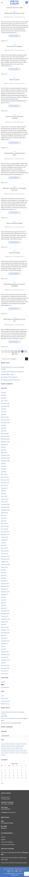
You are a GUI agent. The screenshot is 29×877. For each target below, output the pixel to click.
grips (14, 746)
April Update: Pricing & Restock (9, 377)
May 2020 (3, 521)
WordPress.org (5, 704)
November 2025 (5, 406)
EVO (20, 743)
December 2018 (5, 556)
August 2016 (4, 622)
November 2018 (5, 559)
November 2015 (5, 632)
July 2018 (3, 570)
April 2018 (3, 578)
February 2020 (5, 526)
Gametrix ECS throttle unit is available (14, 117)
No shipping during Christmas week (10, 380)
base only (3, 743)
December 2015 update (14, 46)
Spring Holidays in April (7, 374)
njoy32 (17, 748)
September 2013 (5, 660)
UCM (17, 752)
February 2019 (5, 551)
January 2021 (4, 502)
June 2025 (3, 411)
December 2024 (5, 420)
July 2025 (3, 409)
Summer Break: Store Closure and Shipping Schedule (12, 368)
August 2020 (4, 512)
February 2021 (5, 499)
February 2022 (5, 477)
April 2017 (3, 605)
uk (19, 752)
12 (12, 351)
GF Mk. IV (24, 743)
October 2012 (4, 671)
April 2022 (3, 472)
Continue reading (14, 35)
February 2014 (5, 652)
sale (21, 750)
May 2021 (3, 493)
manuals (9, 748)
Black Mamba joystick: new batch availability (14, 285)
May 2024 (3, 428)
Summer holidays (14, 253)
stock (2, 752)
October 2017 (4, 589)
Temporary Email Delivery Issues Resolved (12, 371)
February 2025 (5, 417)
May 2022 (3, 469)
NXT (21, 748)
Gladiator (3, 746)
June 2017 (3, 600)
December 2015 (5, 630)
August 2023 (4, 444)
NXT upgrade (11, 750)
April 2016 (3, 624)
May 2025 (3, 414)
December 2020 (5, 504)
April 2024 (3, 431)
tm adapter (12, 752)
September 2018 (5, 564)
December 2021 (5, 480)
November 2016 (5, 613)
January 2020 (4, 529)
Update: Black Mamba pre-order (14, 13)
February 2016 (5, 627)
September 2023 (5, 441)
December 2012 (5, 665)
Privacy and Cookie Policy (7, 844)
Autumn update (15, 80)
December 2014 (5, 641)
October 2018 (4, 562)
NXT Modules (4, 750)
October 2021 (4, 485)
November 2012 (5, 668)
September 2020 (5, 510)
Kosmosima (3, 748)
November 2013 (5, 654)
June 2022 (3, 466)
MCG (14, 748)
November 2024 (5, 422)
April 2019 (3, 545)
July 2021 (3, 491)
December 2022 (5, 455)
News (14, 11)
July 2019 (3, 542)
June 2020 (3, 518)
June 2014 (3, 649)
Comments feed (5, 701)
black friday (11, 743)
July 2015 (3, 635)
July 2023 (3, 447)
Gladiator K (9, 746)
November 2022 (5, 458)
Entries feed (4, 698)
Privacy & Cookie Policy (20, 869)
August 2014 (4, 643)
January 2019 (4, 553)
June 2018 (3, 572)
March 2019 (4, 548)
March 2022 (4, 474)
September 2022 (5, 461)
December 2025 (5, 403)
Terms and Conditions (7, 842)
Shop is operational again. (14, 223)
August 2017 (4, 594)
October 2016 (4, 616)
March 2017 (4, 608)
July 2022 (3, 463)
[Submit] (26, 358)
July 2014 (3, 646)
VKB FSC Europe (14, 2)
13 (15, 351)
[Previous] (3, 351)
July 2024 (3, 425)
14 (19, 351)
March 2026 (4, 401)
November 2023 (5, 439)
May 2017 (3, 603)
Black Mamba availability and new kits (14, 320)
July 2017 (3, 597)
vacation (3, 755)
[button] (2, 2)
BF (7, 743)
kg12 (23, 746)
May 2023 (3, 450)
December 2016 (5, 611)
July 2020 (3, 515)
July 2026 (3, 392)
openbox (17, 750)
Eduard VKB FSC (21, 17)
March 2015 (4, 638)
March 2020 (4, 523)
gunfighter (18, 746)
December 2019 (5, 532)
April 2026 (3, 398)
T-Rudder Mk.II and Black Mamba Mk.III (14, 154)
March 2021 (4, 496)
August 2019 (4, 540)
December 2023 (5, 436)
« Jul (2, 783)
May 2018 (3, 575)
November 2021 (5, 482)
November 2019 (5, 534)
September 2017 (5, 592)
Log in (2, 695)
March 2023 (4, 452)
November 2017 (5, 586)
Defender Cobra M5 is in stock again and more (14, 189)
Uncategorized (5, 687)
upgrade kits (24, 752)
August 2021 (4, 488)
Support (3, 839)
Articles (3, 682)
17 (13, 353)
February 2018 (5, 583)
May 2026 (3, 395)
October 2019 (4, 537)
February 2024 (5, 433)
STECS (24, 750)
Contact (3, 837)
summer (7, 752)
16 (25, 351)
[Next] (16, 354)
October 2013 (4, 657)
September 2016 (5, 619)
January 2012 (4, 673)
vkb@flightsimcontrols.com (8, 812)
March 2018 (4, 581)
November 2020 (5, 507)
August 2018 (4, 567)
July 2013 (3, 663)
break (16, 743)
